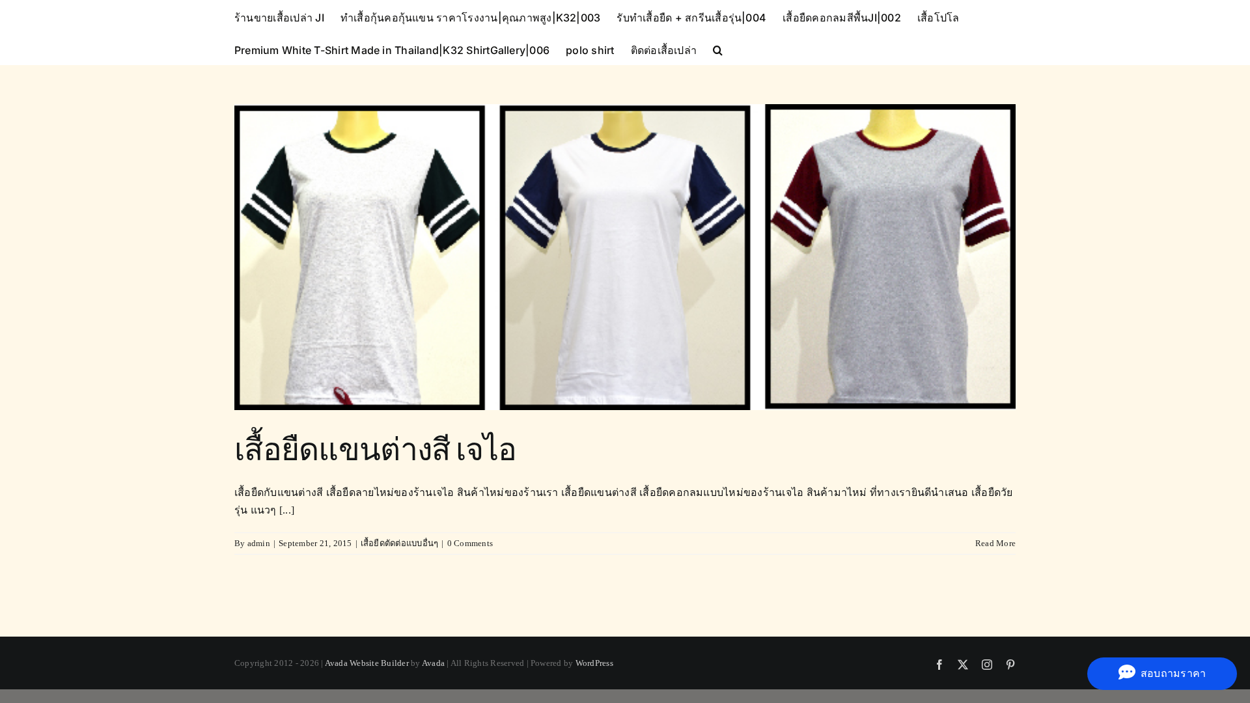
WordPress (594, 663)
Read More (995, 543)
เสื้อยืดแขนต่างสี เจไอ (375, 448)
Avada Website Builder (367, 663)
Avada (433, 663)
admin (258, 543)
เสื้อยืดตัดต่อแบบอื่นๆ (400, 543)
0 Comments (470, 543)
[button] (718, 49)
